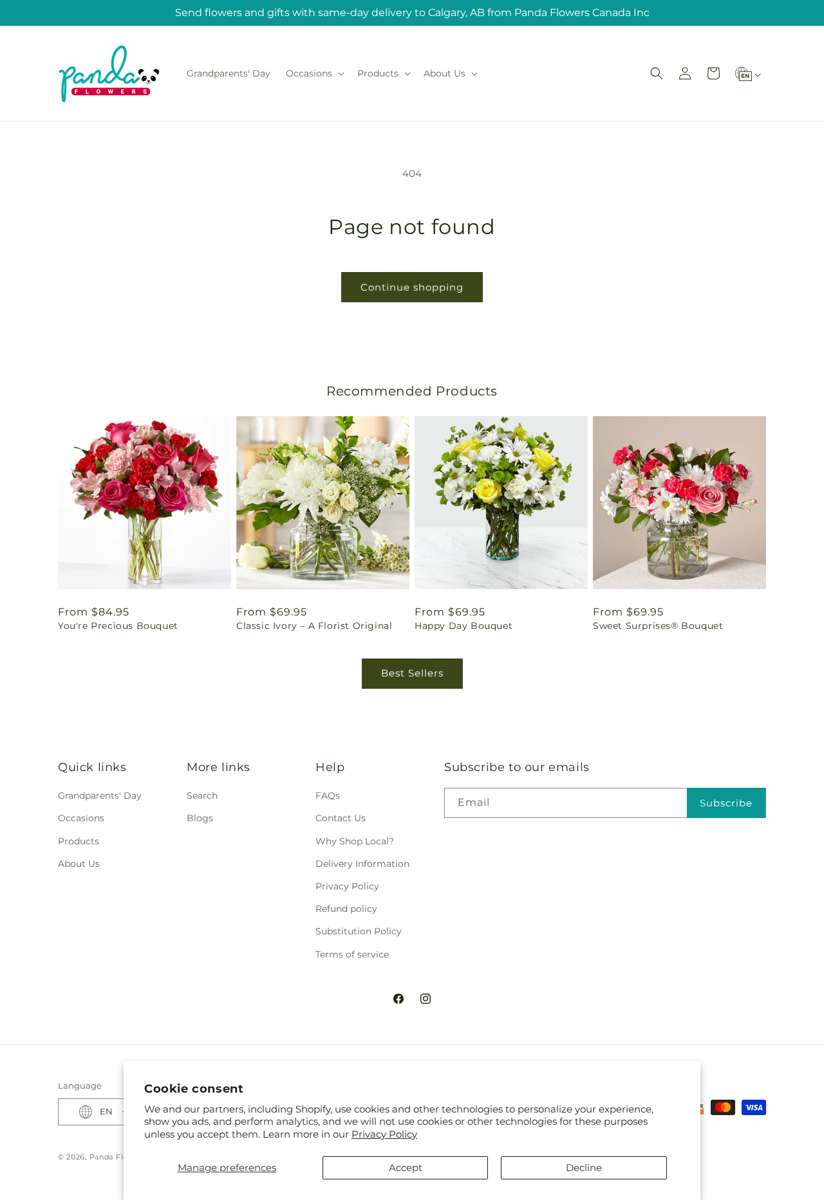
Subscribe (726, 803)
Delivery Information (362, 863)
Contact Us (340, 818)
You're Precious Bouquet (118, 626)
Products (78, 841)
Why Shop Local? (354, 841)
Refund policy (346, 908)
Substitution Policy (358, 931)
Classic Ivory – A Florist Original (314, 626)
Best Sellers (412, 673)
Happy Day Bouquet (463, 626)
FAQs (327, 795)
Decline (584, 1167)
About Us (79, 863)
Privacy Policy (384, 1134)
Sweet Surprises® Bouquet (658, 626)
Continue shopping (412, 287)
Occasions (81, 818)
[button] (314, 73)
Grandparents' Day (100, 795)
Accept (405, 1167)
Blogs (200, 818)
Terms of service (352, 954)
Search (202, 795)
